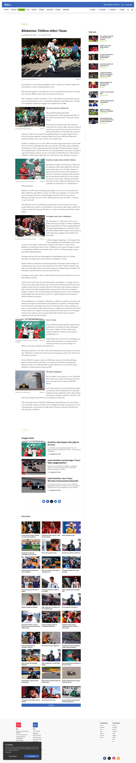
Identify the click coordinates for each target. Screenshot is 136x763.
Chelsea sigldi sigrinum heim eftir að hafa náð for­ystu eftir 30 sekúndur (107, 120)
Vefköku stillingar (13, 756)
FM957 (114, 737)
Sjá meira (51, 705)
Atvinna (114, 729)
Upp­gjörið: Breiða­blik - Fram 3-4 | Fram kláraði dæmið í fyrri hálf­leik (106, 74)
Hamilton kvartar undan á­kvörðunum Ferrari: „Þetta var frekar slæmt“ (70, 626)
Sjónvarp (102, 735)
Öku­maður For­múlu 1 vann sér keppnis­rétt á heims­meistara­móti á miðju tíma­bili (31, 626)
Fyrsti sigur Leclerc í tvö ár (48, 700)
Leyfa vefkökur (31, 756)
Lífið (101, 731)
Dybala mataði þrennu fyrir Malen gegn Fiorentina (106, 84)
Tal (113, 741)
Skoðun (102, 733)
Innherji (114, 725)
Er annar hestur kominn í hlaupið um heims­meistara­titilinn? (106, 56)
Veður (113, 733)
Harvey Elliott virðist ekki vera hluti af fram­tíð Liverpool (106, 38)
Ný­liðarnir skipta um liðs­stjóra (30, 607)
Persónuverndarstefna (21, 734)
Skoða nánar (8, 752)
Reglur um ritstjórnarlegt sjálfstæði (22, 732)
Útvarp (101, 737)
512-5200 (37, 731)
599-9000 (20, 740)
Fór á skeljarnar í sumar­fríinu (69, 607)
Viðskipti (102, 727)
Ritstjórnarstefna (37, 737)
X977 (113, 739)
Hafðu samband (37, 735)
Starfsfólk (35, 741)
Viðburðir (114, 731)
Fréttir (101, 725)
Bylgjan (114, 735)
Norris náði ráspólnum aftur (49, 553)
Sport (101, 729)
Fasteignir (114, 727)
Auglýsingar (36, 733)
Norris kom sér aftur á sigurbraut (50, 645)
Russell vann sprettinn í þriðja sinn (71, 553)
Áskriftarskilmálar (37, 739)
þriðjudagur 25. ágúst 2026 (112, 5)
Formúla (25, 429)
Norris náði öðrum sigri (68, 535)
